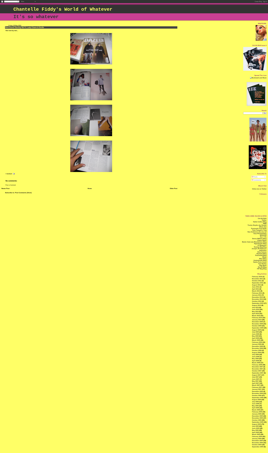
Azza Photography (260, 233)
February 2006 (257, 412)
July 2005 (255, 426)
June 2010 (255, 309)
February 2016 (257, 276)
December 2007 (257, 367)
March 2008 (256, 362)
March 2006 (256, 410)
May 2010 (255, 311)
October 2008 (257, 350)
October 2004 (257, 444)
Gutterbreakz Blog (260, 260)
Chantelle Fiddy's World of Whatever (62, 9)
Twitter (264, 220)
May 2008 (255, 358)
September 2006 (257, 397)
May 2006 (255, 406)
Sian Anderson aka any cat (257, 232)
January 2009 (257, 344)
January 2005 (257, 438)
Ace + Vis (263, 237)
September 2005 (257, 422)
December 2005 (257, 416)
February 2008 (257, 365)
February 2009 (257, 342)
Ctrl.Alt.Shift (262, 218)
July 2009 (255, 332)
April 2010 (255, 313)
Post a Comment (11, 185)
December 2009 (257, 322)
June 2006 (255, 403)
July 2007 (255, 377)
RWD (265, 223)
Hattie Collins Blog (260, 222)
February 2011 (257, 293)
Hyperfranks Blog (260, 243)
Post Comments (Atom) (23, 192)
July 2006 (255, 401)
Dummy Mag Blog (260, 247)
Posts (255, 177)
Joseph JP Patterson (259, 248)
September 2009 (257, 328)
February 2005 (257, 436)
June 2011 (255, 287)
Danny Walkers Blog (259, 238)
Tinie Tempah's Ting (259, 230)
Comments (257, 180)
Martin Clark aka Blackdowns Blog (254, 242)
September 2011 (257, 283)
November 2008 (257, 348)
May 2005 (255, 430)
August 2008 (256, 352)
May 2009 (255, 336)
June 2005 (255, 428)
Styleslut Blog (261, 253)
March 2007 (256, 385)
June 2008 (255, 356)
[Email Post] (13, 173)
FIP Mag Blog (262, 269)
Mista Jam (263, 227)
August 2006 (256, 399)
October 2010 (257, 301)
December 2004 (257, 440)
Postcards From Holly (259, 228)
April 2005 (255, 432)
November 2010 (257, 299)
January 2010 (257, 320)
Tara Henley (262, 264)
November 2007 (257, 369)
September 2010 (257, 303)
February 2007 (257, 387)
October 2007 (257, 371)
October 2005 (257, 420)
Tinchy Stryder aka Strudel (257, 225)
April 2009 (255, 338)
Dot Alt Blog (262, 267)
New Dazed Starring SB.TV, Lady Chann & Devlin (24, 27)
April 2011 (255, 289)
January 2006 (257, 414)
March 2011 (256, 291)
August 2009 (256, 330)
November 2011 (257, 279)
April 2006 (255, 408)
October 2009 (257, 326)
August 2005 (256, 424)
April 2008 (255, 360)
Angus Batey (262, 240)
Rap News (263, 265)
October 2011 (256, 281)
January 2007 (257, 389)
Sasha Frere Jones (260, 262)
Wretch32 (263, 235)
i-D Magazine (262, 245)
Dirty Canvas (262, 252)
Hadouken (263, 250)
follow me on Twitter (259, 189)
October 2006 (257, 395)
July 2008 (255, 354)
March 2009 (256, 340)
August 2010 (256, 305)
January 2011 (256, 295)
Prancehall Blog (261, 255)
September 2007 (257, 373)
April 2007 (255, 383)
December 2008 (257, 346)
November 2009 (257, 324)
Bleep (264, 257)
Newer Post (5, 188)
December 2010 (257, 297)
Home (90, 188)
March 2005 (256, 434)
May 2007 (255, 381)
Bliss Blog (263, 259)
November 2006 (257, 393)
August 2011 (256, 285)
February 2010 (257, 317)
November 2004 (257, 442)
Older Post (173, 188)
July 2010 (255, 307)
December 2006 (257, 391)
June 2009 (255, 334)
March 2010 (256, 315)
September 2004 (257, 447)
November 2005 (257, 418)
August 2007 (256, 375)
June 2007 (255, 379)
